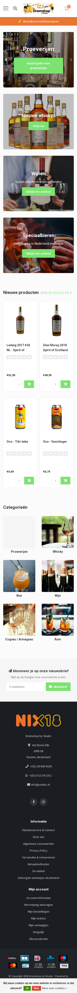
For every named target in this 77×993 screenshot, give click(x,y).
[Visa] (64, 965)
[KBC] (50, 958)
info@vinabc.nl (40, 785)
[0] (66, 9)
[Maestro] (63, 958)
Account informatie (38, 898)
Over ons (38, 837)
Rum (44, 606)
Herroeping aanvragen (38, 905)
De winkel (39, 871)
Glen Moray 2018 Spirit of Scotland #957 (55, 350)
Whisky (46, 518)
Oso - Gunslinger (55, 441)
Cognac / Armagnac (15, 606)
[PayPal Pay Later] (51, 965)
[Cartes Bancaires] (24, 958)
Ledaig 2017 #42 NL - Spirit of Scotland (18, 350)
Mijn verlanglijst (38, 925)
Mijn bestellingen (38, 911)
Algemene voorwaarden (38, 844)
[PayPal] (38, 965)
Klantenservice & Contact (38, 830)
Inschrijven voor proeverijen (38, 65)
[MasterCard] (12, 965)
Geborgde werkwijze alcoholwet (38, 878)
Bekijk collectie (55, 293)
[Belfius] (11, 958)
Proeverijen (10, 518)
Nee (36, 988)
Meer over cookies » (54, 988)
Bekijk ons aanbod (38, 191)
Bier (5, 562)
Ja (27, 988)
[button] (6, 59)
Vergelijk (38, 932)
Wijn (44, 562)
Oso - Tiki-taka (17, 441)
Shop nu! (38, 126)
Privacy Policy (38, 850)
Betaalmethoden (38, 864)
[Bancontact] (25, 965)
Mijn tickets (38, 918)
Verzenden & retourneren (38, 857)
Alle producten (38, 939)
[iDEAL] (37, 958)
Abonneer (60, 687)
